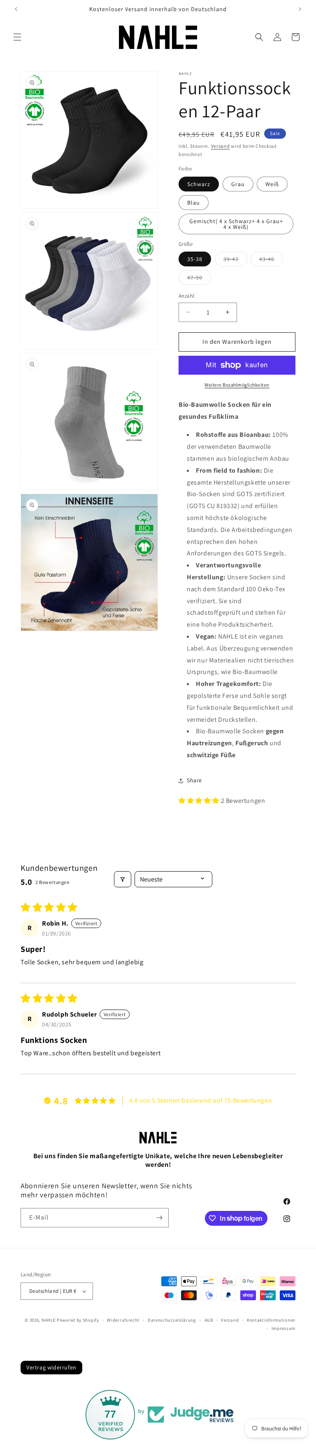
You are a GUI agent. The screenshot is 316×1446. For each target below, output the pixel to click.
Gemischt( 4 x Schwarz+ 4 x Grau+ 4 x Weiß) (236, 224)
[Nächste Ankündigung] (300, 9)
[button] (17, 37)
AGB (208, 1320)
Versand (220, 146)
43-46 (271, 260)
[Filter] (122, 879)
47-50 (199, 279)
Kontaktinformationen (271, 1320)
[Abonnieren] (159, 1217)
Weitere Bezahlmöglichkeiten (237, 385)
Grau (238, 184)
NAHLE (49, 1320)
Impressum (283, 1328)
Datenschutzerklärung (172, 1320)
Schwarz (198, 184)
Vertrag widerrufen (51, 1367)
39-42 (235, 260)
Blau (193, 202)
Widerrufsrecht (123, 1320)
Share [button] (194, 780)
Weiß (272, 184)
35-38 (194, 259)
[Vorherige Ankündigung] (16, 9)
